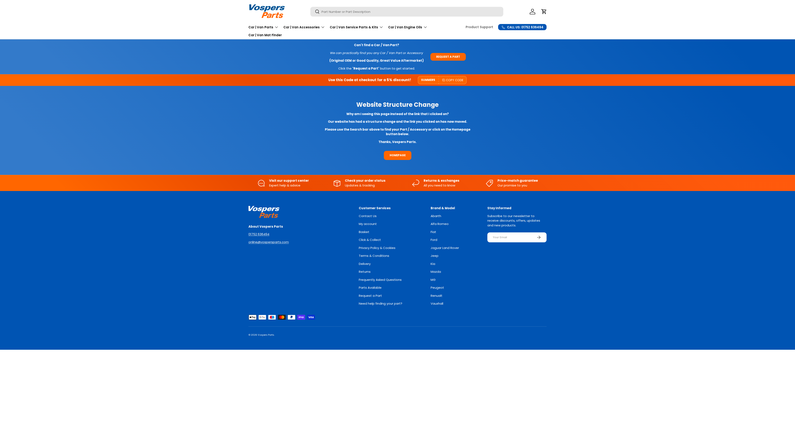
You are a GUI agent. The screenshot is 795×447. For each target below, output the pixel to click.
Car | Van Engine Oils (405, 27)
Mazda (436, 271)
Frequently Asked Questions (380, 280)
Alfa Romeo (440, 224)
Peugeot (437, 287)
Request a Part (448, 57)
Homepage (398, 155)
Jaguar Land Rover (445, 248)
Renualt (436, 295)
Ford (434, 240)
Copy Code (454, 80)
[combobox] (406, 12)
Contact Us (368, 216)
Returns (365, 271)
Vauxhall (437, 303)
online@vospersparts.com (268, 242)
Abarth (436, 216)
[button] (544, 11)
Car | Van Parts (260, 27)
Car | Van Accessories (301, 27)
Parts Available (370, 287)
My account (368, 224)
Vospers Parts (266, 334)
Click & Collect (370, 240)
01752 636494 (258, 234)
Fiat (433, 232)
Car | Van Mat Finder (265, 35)
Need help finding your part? (380, 303)
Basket (364, 232)
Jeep (434, 256)
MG (433, 280)
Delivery (365, 264)
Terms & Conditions (374, 256)
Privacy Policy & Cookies (377, 248)
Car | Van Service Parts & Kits (354, 27)
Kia (433, 264)
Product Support (479, 27)
